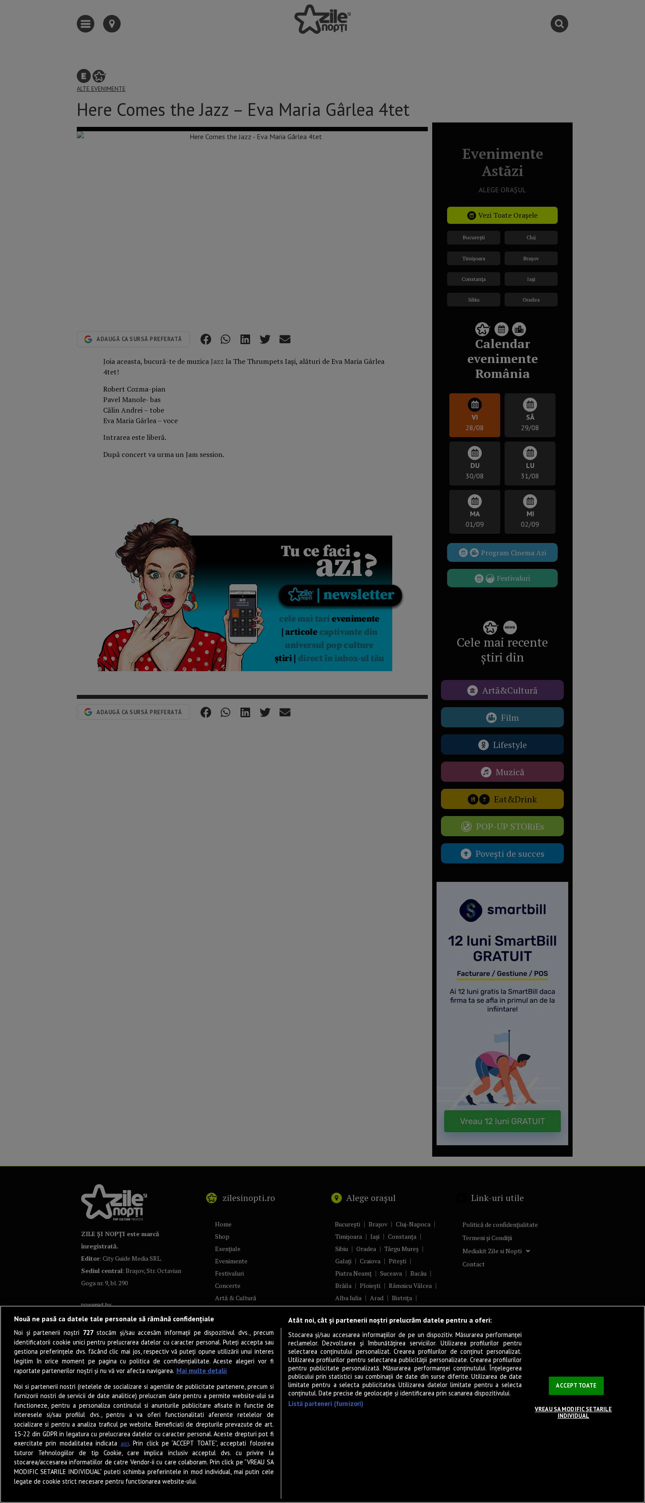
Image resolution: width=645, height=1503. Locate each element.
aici (125, 1443)
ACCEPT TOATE (576, 1385)
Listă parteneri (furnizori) (326, 1403)
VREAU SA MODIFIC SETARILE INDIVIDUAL (573, 1413)
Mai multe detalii (201, 1370)
